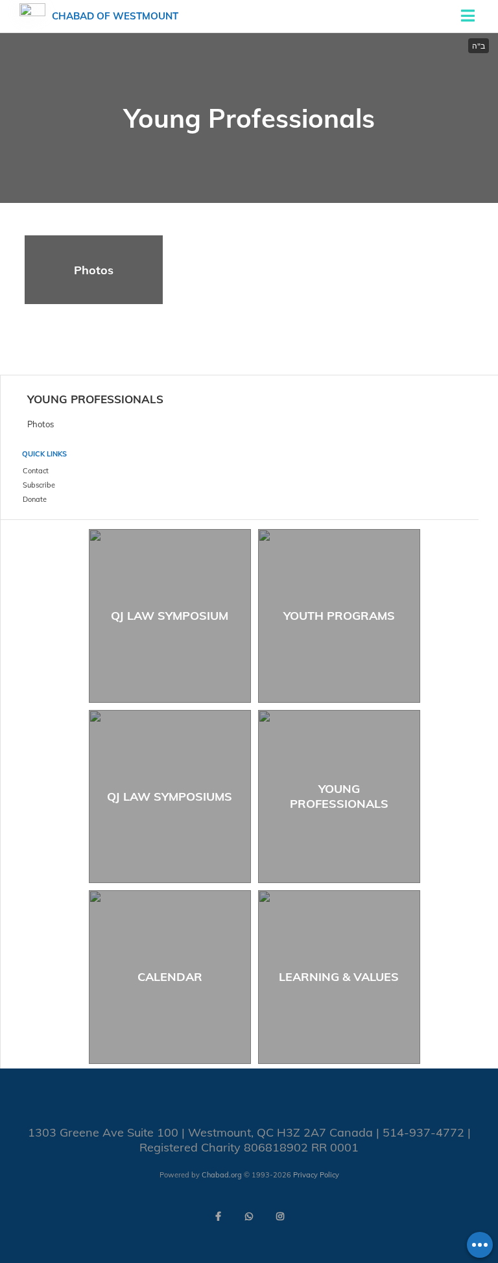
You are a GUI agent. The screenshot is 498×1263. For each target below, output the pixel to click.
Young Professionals (95, 399)
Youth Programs (339, 615)
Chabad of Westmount (115, 16)
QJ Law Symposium (169, 615)
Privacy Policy (316, 1174)
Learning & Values (339, 976)
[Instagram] (280, 1216)
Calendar (169, 976)
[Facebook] (218, 1216)
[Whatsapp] (249, 1216)
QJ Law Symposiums (169, 796)
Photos (93, 270)
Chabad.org (222, 1174)
